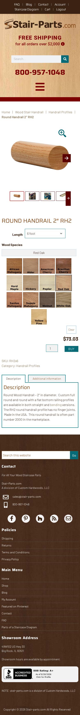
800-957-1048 (20, 504)
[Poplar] (47, 283)
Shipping (7, 538)
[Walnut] (47, 300)
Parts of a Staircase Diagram (19, 627)
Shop (5, 585)
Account (60, 4)
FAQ (17, 4)
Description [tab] (13, 378)
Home (5, 578)
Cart (47, 9)
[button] (14, 266)
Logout (61, 9)
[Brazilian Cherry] (63, 266)
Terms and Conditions (16, 552)
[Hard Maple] (14, 283)
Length (17, 234)
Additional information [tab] (47, 378)
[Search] (65, 59)
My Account (9, 599)
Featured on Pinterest (15, 606)
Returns (6, 545)
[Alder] (31, 266)
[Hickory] (31, 283)
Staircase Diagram (27, 9)
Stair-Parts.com (12, 483)
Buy (71, 349)
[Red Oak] (63, 282)
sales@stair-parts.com (27, 496)
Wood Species (12, 245)
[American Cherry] (47, 266)
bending (56, 405)
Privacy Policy (10, 559)
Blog (29, 4)
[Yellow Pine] (39, 317)
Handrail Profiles (60, 112)
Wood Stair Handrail (29, 112)
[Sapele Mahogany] (31, 300)
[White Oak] (63, 300)
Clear (71, 329)
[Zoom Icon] (63, 134)
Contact (43, 4)
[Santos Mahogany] (14, 300)
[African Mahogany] (14, 266)
